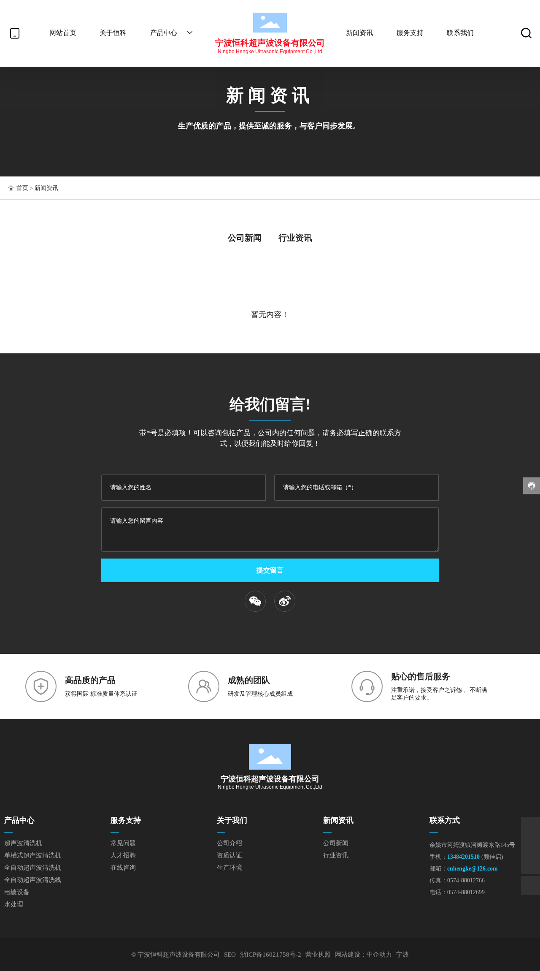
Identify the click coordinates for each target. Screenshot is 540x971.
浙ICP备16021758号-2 (270, 954)
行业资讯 (295, 237)
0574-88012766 (466, 880)
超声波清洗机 (23, 843)
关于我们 (232, 820)
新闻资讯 (338, 820)
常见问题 (123, 843)
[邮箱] (530, 826)
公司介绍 (229, 843)
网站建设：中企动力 (363, 954)
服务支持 (126, 820)
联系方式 (444, 820)
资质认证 (229, 855)
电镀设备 (17, 892)
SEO (230, 954)
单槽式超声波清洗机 (32, 855)
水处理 (13, 904)
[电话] (530, 845)
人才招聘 (123, 855)
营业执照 (318, 954)
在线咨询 (123, 867)
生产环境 (229, 867)
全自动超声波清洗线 (32, 879)
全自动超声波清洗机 (32, 867)
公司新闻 (245, 237)
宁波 (402, 954)
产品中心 (19, 820)
